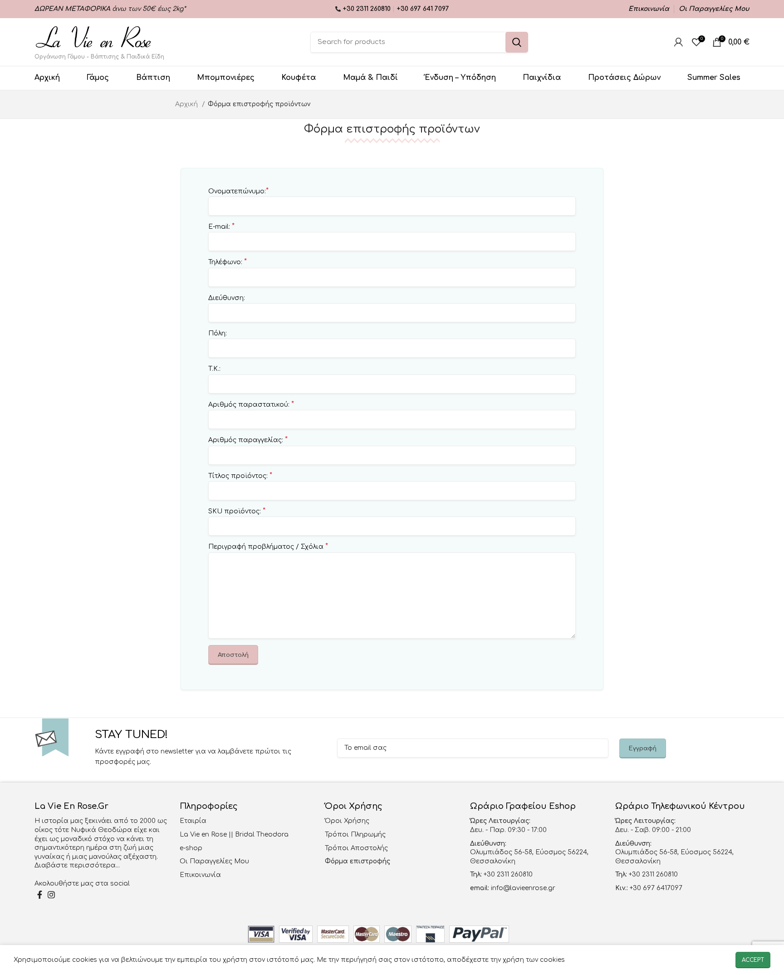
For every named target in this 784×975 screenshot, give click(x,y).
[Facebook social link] (39, 894)
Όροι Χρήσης (347, 820)
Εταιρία (193, 820)
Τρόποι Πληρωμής (355, 834)
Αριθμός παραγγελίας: (248, 440)
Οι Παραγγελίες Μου (214, 861)
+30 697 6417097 (655, 888)
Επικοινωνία (200, 875)
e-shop (191, 848)
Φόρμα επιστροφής (357, 861)
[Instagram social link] (51, 894)
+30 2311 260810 (367, 8)
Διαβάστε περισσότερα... (77, 865)
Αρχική (187, 104)
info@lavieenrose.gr (523, 888)
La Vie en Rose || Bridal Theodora (234, 834)
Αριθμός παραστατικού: (251, 404)
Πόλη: (217, 333)
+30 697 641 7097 (423, 8)
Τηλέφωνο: (227, 262)
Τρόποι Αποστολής (356, 848)
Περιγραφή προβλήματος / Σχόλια (268, 546)
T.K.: (214, 368)
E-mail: (221, 226)
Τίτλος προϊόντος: (240, 476)
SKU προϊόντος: (236, 511)
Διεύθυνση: (226, 298)
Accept (753, 960)
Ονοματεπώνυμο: (238, 191)
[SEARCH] (516, 42)
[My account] (678, 42)
